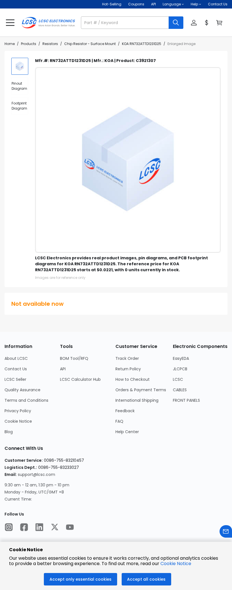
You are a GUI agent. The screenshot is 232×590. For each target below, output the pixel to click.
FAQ (119, 421)
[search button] (176, 22)
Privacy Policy (18, 411)
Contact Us (217, 4)
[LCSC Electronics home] (48, 22)
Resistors (50, 43)
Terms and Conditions (26, 400)
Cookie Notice (18, 421)
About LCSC (16, 358)
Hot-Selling (111, 4)
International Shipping (136, 400)
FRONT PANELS (186, 400)
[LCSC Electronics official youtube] (70, 528)
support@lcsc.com (36, 474)
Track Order (127, 358)
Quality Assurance (22, 390)
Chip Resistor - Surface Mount (90, 43)
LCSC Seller (15, 379)
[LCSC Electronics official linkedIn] (39, 528)
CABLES (180, 390)
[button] (132, 22)
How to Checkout (132, 379)
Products (28, 43)
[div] (19, 86)
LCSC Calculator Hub (80, 379)
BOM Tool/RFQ (74, 358)
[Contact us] (226, 532)
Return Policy (128, 369)
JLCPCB (180, 369)
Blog (9, 432)
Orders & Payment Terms (140, 390)
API (153, 4)
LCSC (178, 379)
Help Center (127, 432)
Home (10, 43)
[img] (19, 66)
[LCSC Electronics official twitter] (54, 528)
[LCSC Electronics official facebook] (24, 528)
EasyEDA (181, 358)
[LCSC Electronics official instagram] (9, 528)
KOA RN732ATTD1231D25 (141, 43)
